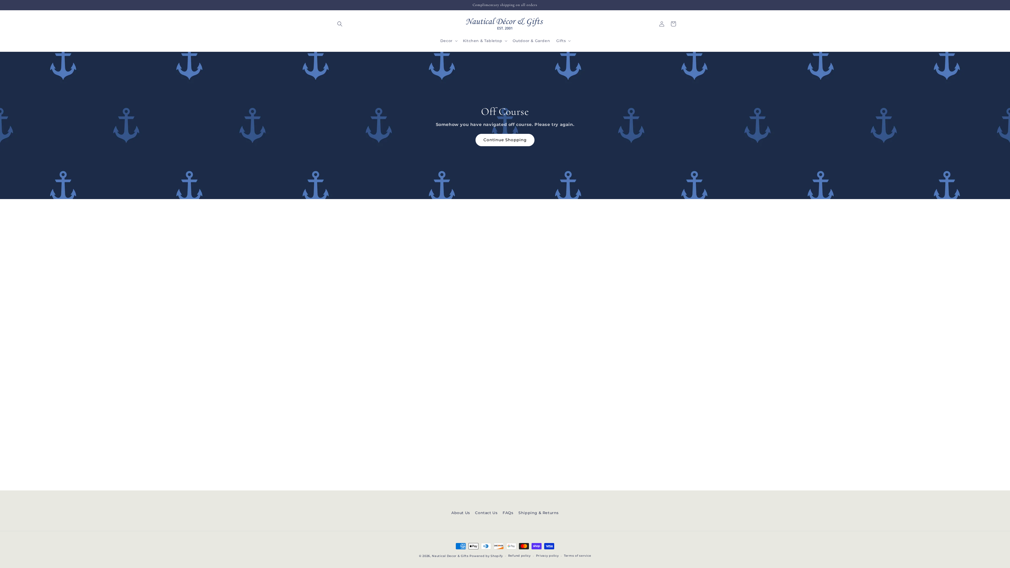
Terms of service (577, 555)
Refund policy (519, 555)
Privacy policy (547, 555)
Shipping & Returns (538, 512)
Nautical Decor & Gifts (450, 556)
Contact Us (486, 512)
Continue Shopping (505, 139)
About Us (460, 512)
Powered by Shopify (486, 556)
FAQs (508, 512)
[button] (340, 24)
